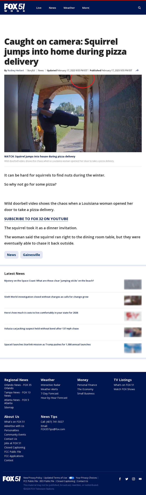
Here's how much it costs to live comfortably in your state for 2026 (41, 312)
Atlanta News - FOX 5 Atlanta (16, 401)
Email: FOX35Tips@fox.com (53, 427)
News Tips (49, 416)
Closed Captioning (14, 447)
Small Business (86, 393)
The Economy (85, 389)
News (41, 70)
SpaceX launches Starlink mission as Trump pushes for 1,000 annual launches (47, 344)
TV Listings (123, 380)
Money (82, 380)
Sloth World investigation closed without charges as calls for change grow (46, 296)
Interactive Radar (50, 385)
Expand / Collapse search (139, 8)
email (140, 479)
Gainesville (31, 255)
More (85, 7)
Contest (8, 460)
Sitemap (9, 407)
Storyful (31, 70)
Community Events (15, 434)
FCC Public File (12, 451)
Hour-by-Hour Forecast (54, 397)
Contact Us (10, 439)
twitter (127, 479)
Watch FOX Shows (124, 389)
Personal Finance (87, 385)
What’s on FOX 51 (124, 385)
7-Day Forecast (50, 393)
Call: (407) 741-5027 (52, 421)
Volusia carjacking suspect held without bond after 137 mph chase (41, 328)
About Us (11, 416)
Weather (48, 380)
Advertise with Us (14, 426)
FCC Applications (14, 456)
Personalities (11, 430)
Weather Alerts (49, 389)
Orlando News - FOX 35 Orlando (18, 386)
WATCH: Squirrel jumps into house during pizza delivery (39, 156)
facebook (120, 479)
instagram (133, 479)
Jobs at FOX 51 (12, 443)
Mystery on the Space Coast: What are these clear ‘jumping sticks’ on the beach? (49, 280)
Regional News (16, 380)
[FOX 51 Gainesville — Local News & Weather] (16, 7)
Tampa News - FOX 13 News (17, 394)
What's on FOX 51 (14, 421)
